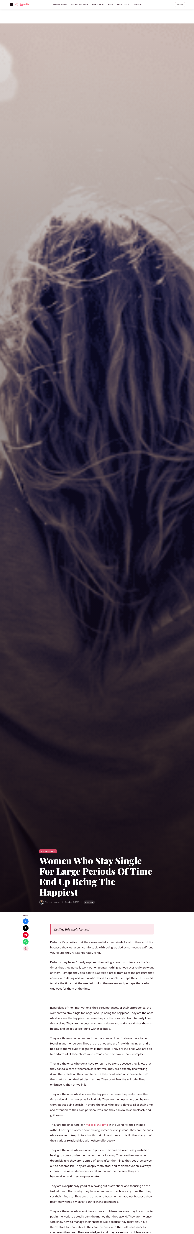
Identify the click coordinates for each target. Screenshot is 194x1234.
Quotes (136, 4)
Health (110, 4)
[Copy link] (26, 948)
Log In (180, 4)
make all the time (97, 1125)
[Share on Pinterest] (26, 935)
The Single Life (48, 851)
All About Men (59, 4)
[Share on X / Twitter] (26, 928)
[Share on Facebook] (26, 921)
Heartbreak (97, 4)
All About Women (78, 4)
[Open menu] (11, 4)
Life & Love (122, 4)
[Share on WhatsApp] (26, 942)
